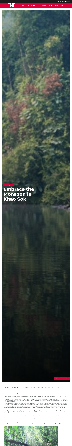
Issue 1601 (12, 185)
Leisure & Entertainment (31, 5)
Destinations (6, 185)
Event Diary (50, 5)
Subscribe (56, 5)
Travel (23, 5)
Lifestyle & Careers (42, 5)
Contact (62, 5)
